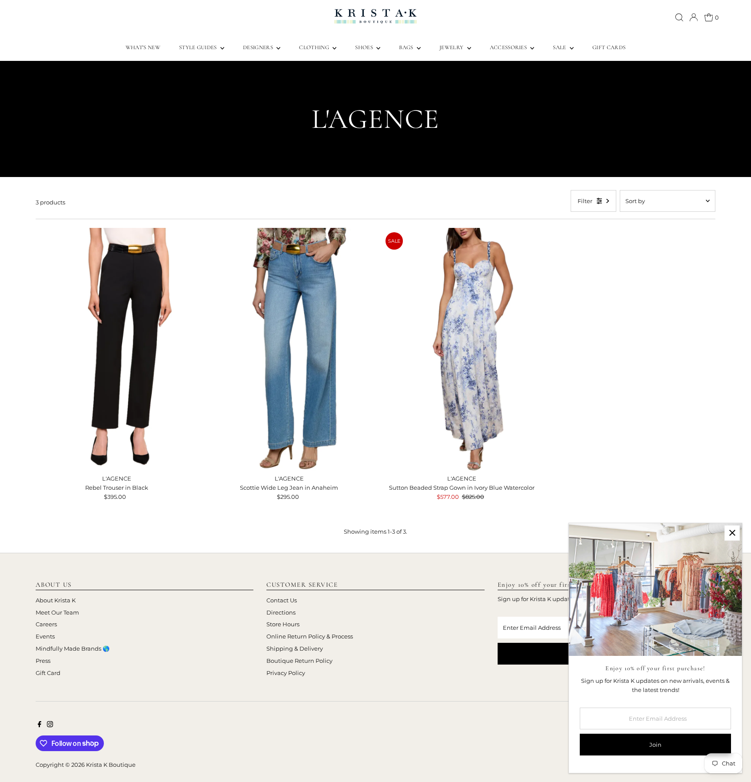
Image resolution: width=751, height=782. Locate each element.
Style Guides (198, 47)
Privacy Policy (285, 672)
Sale (560, 47)
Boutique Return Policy (299, 660)
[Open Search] (679, 17)
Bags (407, 47)
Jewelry (452, 47)
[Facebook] (39, 725)
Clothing (314, 47)
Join (655, 744)
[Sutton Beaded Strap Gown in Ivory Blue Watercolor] (462, 349)
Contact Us (281, 600)
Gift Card (48, 672)
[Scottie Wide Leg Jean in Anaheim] (289, 349)
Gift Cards (608, 47)
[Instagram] (50, 725)
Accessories (509, 47)
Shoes (364, 47)
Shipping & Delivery (294, 648)
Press (43, 660)
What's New (143, 47)
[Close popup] (732, 533)
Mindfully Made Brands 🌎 (73, 648)
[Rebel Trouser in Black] (116, 349)
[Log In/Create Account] (694, 17)
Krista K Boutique (111, 764)
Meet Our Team (57, 612)
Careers (46, 624)
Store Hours (282, 624)
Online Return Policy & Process (309, 636)
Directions (281, 612)
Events (45, 636)
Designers (258, 47)
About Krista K (56, 600)
